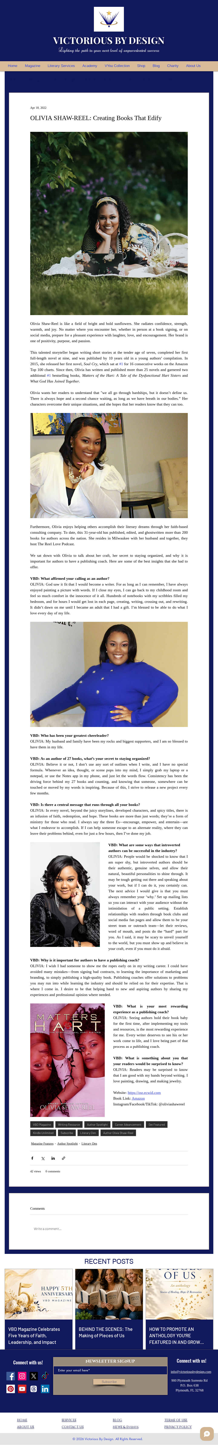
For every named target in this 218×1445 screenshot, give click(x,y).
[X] (33, 1376)
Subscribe (67, 1133)
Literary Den (88, 1133)
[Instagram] (22, 1376)
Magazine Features (42, 1143)
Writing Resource (69, 1124)
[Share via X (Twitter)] (43, 1158)
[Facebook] (10, 1376)
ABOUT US (25, 1427)
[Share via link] (64, 1158)
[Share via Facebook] (32, 1158)
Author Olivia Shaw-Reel (118, 1133)
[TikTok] (45, 1376)
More (172, 80)
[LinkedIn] (45, 1389)
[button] (204, 79)
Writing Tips (37, 80)
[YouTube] (22, 1389)
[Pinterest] (10, 1389)
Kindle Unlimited (43, 1133)
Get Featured (157, 1124)
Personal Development (144, 80)
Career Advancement (128, 1124)
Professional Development (103, 80)
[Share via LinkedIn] (53, 1158)
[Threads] (33, 1389)
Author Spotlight (65, 80)
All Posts (14, 80)
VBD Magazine (42, 1124)
